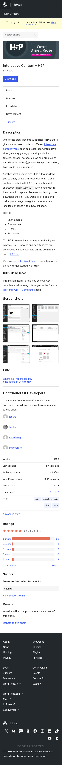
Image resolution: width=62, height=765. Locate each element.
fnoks (12, 427)
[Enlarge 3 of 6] (25, 328)
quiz (56, 499)
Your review (9, 565)
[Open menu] (57, 4)
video (55, 505)
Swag (37, 683)
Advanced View (11, 513)
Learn (6, 667)
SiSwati (14, 723)
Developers (9, 678)
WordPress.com (13, 693)
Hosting (7, 652)
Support (10, 121)
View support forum (14, 595)
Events (36, 672)
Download (10, 79)
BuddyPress (11, 709)
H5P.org (14, 254)
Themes (37, 646)
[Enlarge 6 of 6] (54, 349)
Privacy (7, 657)
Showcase (38, 641)
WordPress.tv (12, 683)
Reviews (10, 98)
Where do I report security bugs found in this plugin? (17, 380)
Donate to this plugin (14, 622)
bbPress (9, 704)
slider (47, 505)
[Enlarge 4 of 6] (54, 328)
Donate (38, 678)
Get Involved (40, 667)
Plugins (36, 652)
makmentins (16, 447)
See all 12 (54, 492)
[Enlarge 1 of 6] (25, 307)
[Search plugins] (35, 35)
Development (13, 113)
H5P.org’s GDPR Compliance (19, 289)
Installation (12, 106)
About (6, 641)
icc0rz (10, 70)
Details (10, 90)
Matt (7, 699)
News (6, 646)
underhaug (15, 437)
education (47, 499)
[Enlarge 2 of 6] (54, 307)
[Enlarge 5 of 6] (25, 349)
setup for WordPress (24, 261)
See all (55, 565)
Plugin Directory (11, 13)
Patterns (37, 657)
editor (37, 499)
